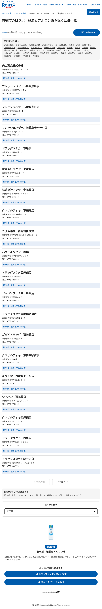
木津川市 (67, 50)
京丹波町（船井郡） (12, 56)
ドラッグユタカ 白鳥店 (16, 438)
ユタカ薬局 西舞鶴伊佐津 (18, 231)
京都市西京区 (49, 48)
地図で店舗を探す (87, 32)
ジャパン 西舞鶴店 (14, 396)
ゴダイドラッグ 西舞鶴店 (18, 334)
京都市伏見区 (23, 48)
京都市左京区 (34, 45)
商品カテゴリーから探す (52, 582)
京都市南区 (86, 45)
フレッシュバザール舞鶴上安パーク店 (24, 127)
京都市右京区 (9, 48)
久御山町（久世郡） (12, 53)
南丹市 (59, 50)
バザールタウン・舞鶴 (15, 251)
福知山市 (61, 48)
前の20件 (40, 482)
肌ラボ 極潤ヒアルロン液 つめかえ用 (21, 495)
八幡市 (32, 50)
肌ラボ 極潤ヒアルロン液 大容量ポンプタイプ (60, 495)
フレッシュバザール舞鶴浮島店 (20, 86)
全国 (16, 13)
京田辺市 (40, 50)
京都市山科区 (36, 48)
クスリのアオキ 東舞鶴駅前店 (20, 355)
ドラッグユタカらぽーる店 (18, 458)
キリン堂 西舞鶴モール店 (18, 376)
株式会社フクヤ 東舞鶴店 (18, 169)
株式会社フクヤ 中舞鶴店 (18, 189)
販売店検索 (6, 13)
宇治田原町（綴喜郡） (49, 53)
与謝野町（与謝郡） (31, 56)
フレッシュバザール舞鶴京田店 (20, 106)
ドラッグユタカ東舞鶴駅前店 (19, 313)
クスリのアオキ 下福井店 (18, 210)
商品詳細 (51, 547)
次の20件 (61, 482)
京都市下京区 (74, 45)
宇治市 (85, 48)
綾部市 (77, 48)
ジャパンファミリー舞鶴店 (18, 293)
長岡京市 (23, 50)
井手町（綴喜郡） (30, 53)
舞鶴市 (70, 48)
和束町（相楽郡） (68, 53)
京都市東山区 (61, 45)
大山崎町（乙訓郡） (81, 50)
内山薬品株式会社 (12, 65)
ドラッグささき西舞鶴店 (16, 272)
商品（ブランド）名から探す (53, 574)
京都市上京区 (21, 45)
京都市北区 (9, 45)
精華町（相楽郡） (85, 53)
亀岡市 (93, 48)
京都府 (24, 13)
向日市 (15, 50)
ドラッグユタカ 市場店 (16, 148)
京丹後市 (50, 50)
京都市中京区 (47, 45)
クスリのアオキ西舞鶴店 (16, 417)
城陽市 (7, 50)
